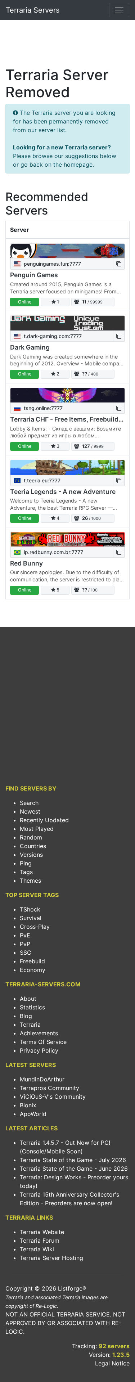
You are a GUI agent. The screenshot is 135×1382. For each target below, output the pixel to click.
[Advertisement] (67, 45)
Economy (32, 969)
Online (24, 302)
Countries (33, 846)
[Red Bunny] (67, 539)
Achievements (39, 1033)
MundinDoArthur (42, 1079)
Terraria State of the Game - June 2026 (74, 1168)
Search (29, 802)
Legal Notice (112, 1363)
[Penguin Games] (67, 251)
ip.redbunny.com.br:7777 (52, 552)
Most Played (37, 828)
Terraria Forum (39, 1240)
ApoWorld (33, 1113)
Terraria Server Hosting (51, 1257)
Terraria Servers (32, 10)
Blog (26, 1015)
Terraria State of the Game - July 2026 (73, 1159)
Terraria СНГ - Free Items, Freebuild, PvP (71, 419)
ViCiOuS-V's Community (53, 1096)
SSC (25, 952)
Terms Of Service (43, 1041)
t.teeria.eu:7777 (41, 480)
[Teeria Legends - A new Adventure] (67, 467)
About (28, 998)
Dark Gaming (30, 347)
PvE (25, 935)
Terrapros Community (49, 1087)
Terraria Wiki (37, 1249)
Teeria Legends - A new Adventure (63, 491)
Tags (26, 871)
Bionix (28, 1105)
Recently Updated (44, 820)
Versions (31, 854)
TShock (30, 909)
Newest (30, 811)
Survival (30, 918)
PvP (25, 943)
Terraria (30, 1024)
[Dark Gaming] (67, 323)
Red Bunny (26, 563)
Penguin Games (34, 275)
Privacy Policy (39, 1050)
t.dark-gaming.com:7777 (52, 336)
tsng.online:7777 (42, 408)
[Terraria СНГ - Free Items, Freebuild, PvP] (67, 395)
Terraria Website (42, 1231)
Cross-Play (35, 926)
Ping (26, 863)
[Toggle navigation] (119, 10)
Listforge (70, 1288)
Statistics (32, 1007)
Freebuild (32, 961)
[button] (119, 263)
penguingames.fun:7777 (51, 264)
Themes (30, 880)
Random (31, 837)
